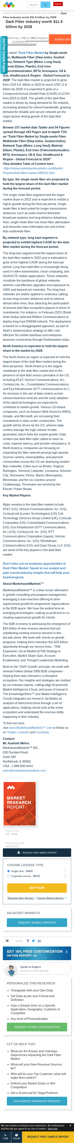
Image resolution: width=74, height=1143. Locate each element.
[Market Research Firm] (11, 5)
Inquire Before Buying (50, 898)
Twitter (11, 732)
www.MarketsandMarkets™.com (30, 727)
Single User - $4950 (22, 871)
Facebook (42, 732)
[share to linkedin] (39, 941)
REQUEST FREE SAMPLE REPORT (39, 853)
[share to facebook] (28, 941)
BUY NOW (37, 887)
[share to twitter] (33, 941)
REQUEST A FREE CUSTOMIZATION (37, 1027)
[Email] (7, 940)
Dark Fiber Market (31, 52)
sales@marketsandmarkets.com (24, 770)
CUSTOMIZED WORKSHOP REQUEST (37, 1101)
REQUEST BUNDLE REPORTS (37, 922)
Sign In (58, 4)
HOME (7, 13)
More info (52, 1128)
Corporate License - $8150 (25, 876)
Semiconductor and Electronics (35, 13)
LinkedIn (23, 732)
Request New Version (21, 898)
